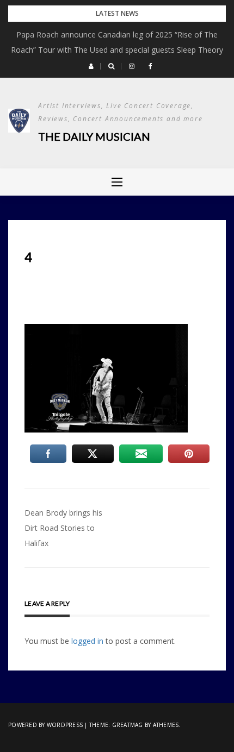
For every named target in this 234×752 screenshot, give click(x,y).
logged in (87, 641)
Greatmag (127, 725)
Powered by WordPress (45, 725)
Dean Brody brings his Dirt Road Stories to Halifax (63, 527)
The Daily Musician (94, 136)
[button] (91, 66)
